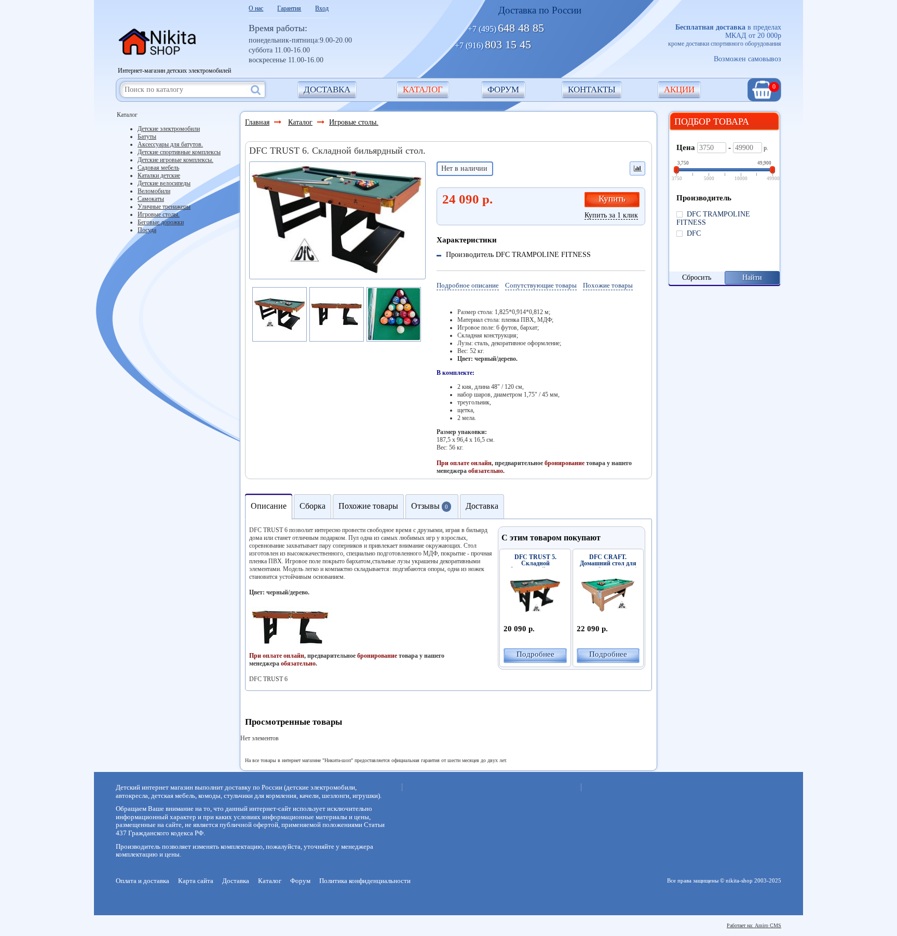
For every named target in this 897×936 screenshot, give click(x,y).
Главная (257, 122)
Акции (679, 89)
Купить (612, 199)
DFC (692, 233)
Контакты (592, 89)
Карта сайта (195, 881)
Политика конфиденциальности (365, 881)
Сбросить (696, 277)
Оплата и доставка (142, 881)
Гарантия (289, 8)
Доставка (327, 89)
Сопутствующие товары (541, 285)
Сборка (312, 505)
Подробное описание (468, 285)
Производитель (703, 198)
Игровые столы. (353, 122)
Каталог (423, 89)
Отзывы (429, 505)
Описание (269, 505)
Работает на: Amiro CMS (754, 925)
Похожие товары (608, 285)
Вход (322, 8)
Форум (503, 89)
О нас (256, 8)
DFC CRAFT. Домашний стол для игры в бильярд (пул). (608, 563)
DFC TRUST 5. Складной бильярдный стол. (535, 563)
